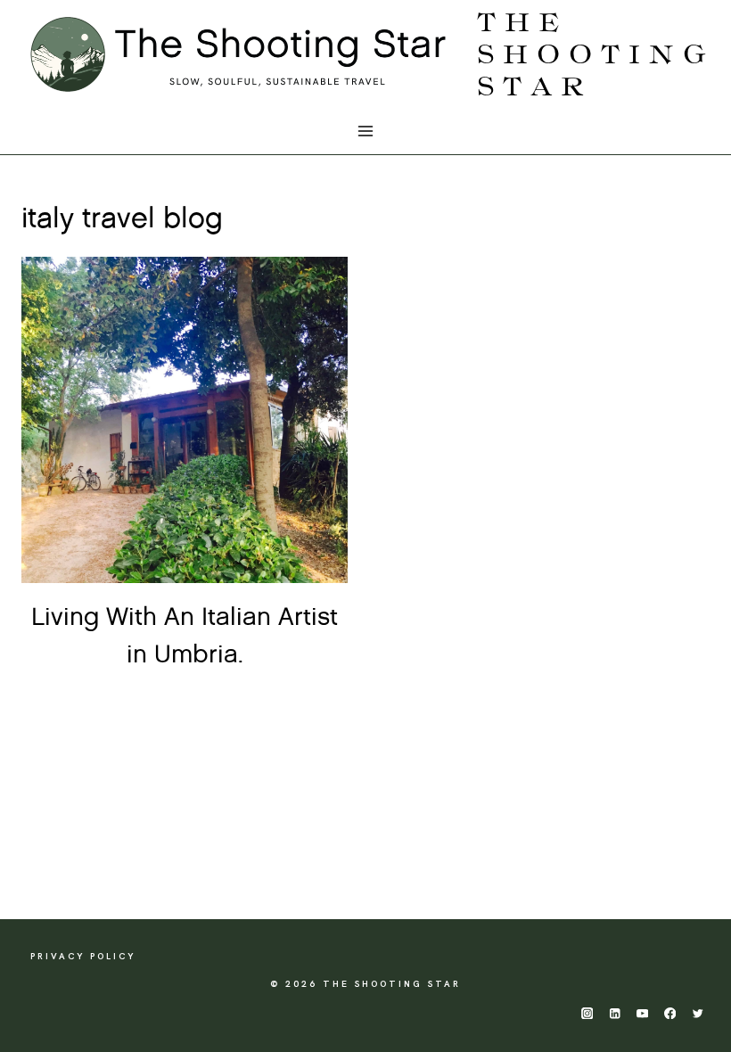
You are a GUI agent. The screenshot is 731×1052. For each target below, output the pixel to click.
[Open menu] (365, 131)
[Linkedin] (615, 1013)
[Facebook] (670, 1013)
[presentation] (184, 420)
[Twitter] (698, 1013)
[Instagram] (587, 1013)
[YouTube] (642, 1013)
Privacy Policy (83, 956)
